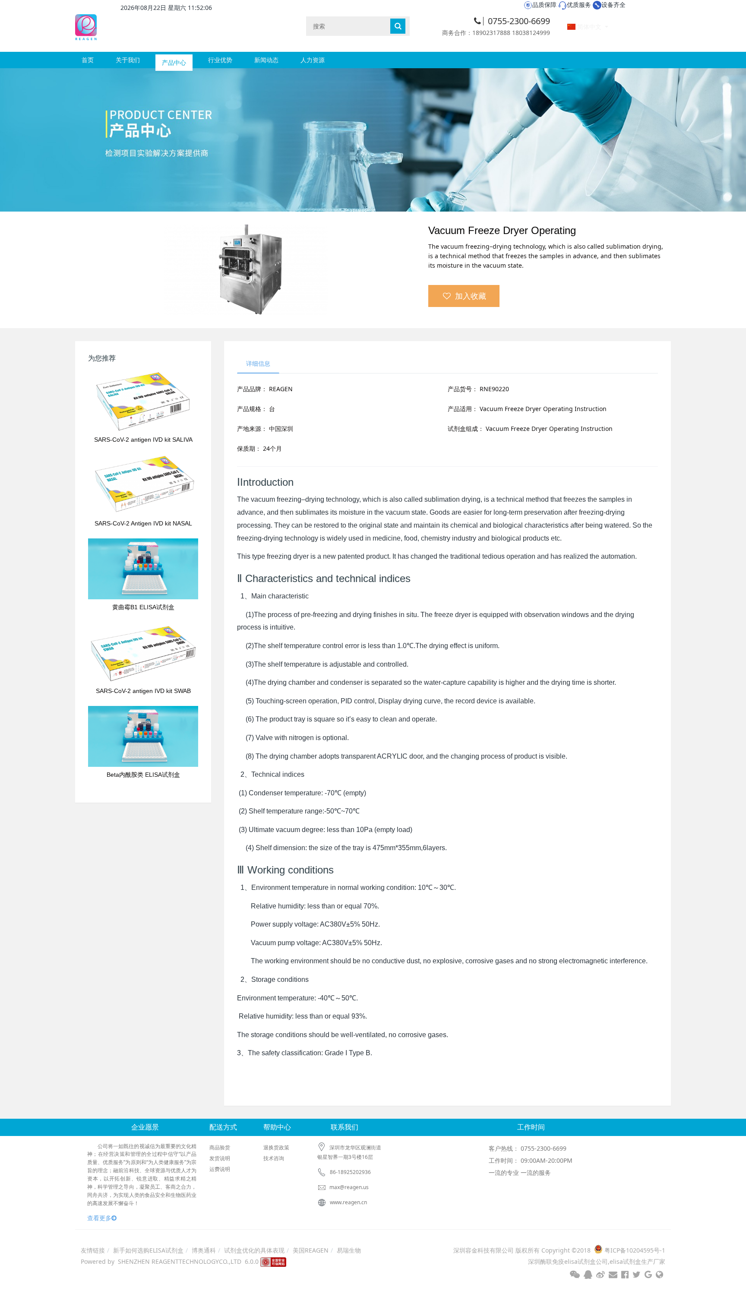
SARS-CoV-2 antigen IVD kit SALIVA (143, 439)
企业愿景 (145, 1127)
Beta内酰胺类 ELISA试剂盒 (143, 774)
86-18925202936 (350, 1172)
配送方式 (223, 1127)
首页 (88, 60)
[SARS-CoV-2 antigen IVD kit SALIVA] (143, 401)
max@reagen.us (348, 1187)
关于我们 (128, 60)
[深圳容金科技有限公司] (86, 26)
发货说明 (219, 1158)
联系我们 (344, 1127)
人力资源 (312, 60)
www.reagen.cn (348, 1202)
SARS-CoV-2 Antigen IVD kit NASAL (143, 523)
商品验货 (219, 1147)
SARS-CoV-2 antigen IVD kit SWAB (143, 690)
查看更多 (99, 1218)
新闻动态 (266, 60)
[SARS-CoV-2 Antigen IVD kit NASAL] (143, 485)
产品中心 (174, 60)
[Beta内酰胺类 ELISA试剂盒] (143, 736)
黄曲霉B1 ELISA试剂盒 (143, 607)
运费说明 (219, 1169)
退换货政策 (276, 1147)
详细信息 (258, 363)
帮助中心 (277, 1127)
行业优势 (220, 60)
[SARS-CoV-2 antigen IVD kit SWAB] (143, 652)
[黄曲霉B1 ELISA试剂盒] (143, 568)
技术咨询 (273, 1158)
